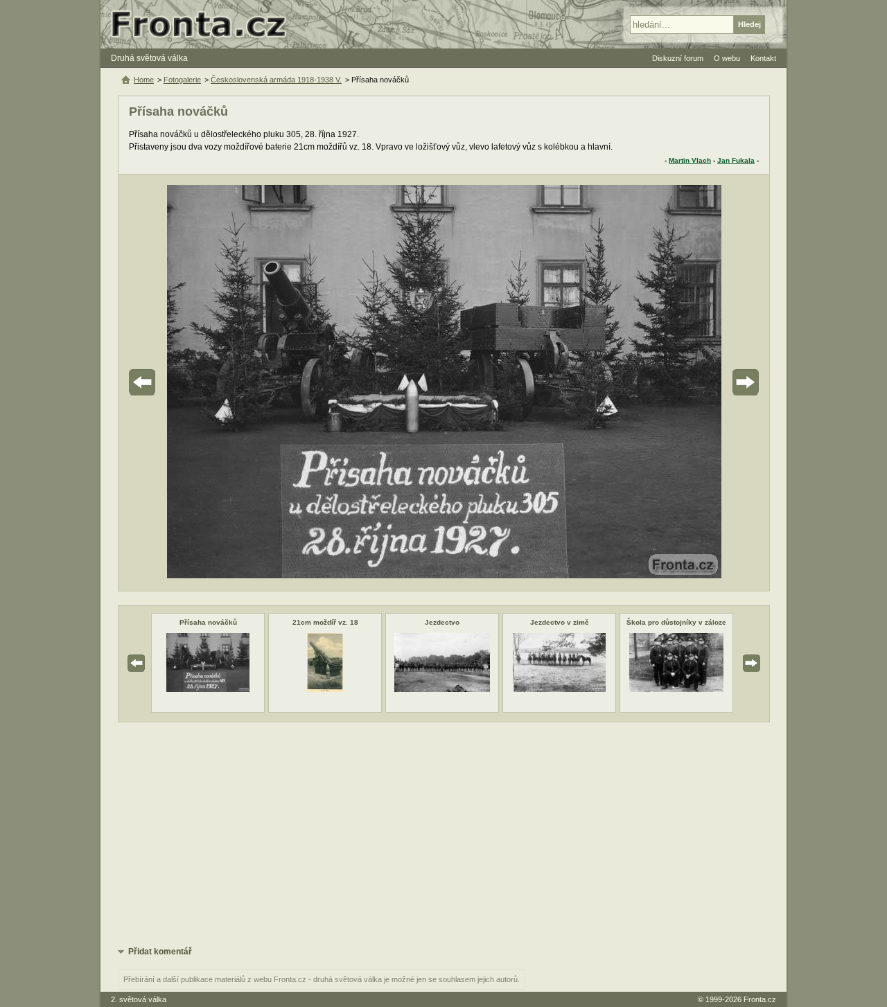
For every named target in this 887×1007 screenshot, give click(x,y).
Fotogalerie (182, 79)
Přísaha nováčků (208, 622)
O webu (727, 58)
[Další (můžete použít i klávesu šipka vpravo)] (707, 383)
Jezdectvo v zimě (559, 622)
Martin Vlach (690, 160)
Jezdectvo (442, 622)
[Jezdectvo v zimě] (559, 689)
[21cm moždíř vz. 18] (325, 689)
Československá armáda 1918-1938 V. (276, 79)
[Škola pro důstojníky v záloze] (676, 689)
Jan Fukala (736, 160)
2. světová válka (138, 999)
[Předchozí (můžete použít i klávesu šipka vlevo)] (181, 383)
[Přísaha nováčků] (207, 689)
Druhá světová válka (149, 58)
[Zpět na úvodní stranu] (204, 24)
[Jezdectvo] (441, 689)
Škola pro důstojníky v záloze (676, 622)
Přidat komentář (160, 951)
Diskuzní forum (677, 58)
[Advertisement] (444, 833)
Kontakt (763, 58)
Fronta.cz (760, 999)
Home (144, 79)
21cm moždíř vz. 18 (325, 622)
